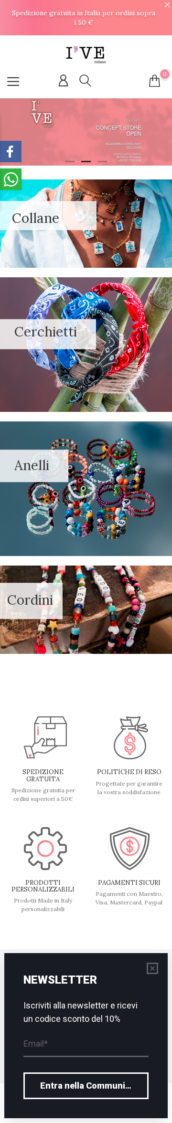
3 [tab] (102, 161)
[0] (154, 81)
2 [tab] (86, 161)
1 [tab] (70, 161)
